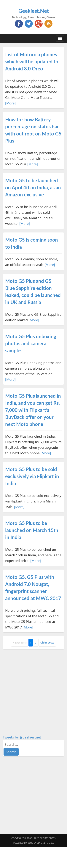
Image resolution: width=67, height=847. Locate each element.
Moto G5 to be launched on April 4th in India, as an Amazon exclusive (33, 187)
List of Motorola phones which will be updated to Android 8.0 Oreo (31, 61)
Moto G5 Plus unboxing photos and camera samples (30, 343)
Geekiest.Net (33, 11)
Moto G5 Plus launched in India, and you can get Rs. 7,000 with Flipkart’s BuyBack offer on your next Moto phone (33, 410)
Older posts (47, 642)
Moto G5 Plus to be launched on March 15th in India (31, 530)
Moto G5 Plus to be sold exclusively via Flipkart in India (32, 476)
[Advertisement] (33, 686)
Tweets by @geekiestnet (22, 737)
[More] (10, 103)
